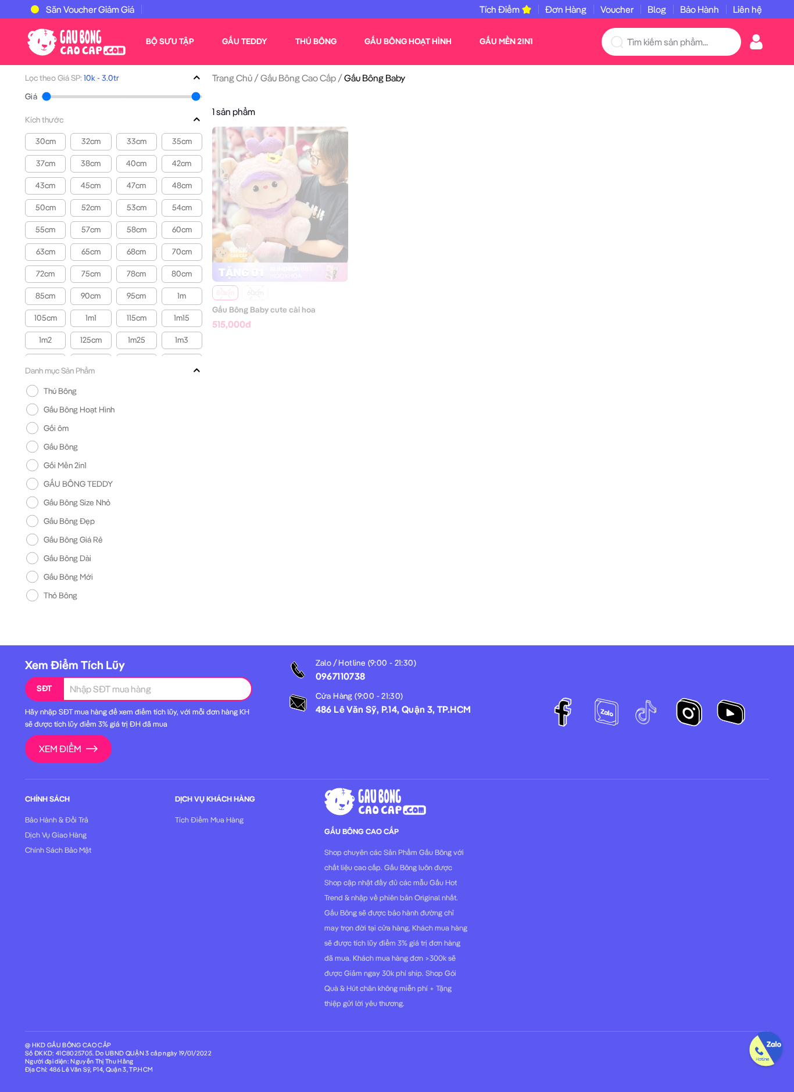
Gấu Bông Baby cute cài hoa (264, 309)
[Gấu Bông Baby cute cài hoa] (280, 193)
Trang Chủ (232, 78)
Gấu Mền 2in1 (506, 41)
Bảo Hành (699, 9)
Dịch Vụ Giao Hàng (56, 834)
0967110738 (341, 676)
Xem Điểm (60, 749)
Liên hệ (747, 9)
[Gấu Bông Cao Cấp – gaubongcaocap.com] (76, 40)
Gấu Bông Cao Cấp (298, 78)
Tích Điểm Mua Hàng (209, 819)
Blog (657, 9)
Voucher (617, 9)
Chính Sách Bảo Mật (58, 849)
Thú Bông (316, 41)
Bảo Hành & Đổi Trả (56, 819)
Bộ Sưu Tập (170, 41)
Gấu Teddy (244, 41)
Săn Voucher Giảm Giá (90, 9)
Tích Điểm (500, 9)
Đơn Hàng (565, 9)
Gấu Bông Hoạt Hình (408, 41)
